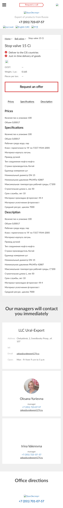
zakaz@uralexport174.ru (28, 354)
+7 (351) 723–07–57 (31, 455)
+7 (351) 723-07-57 (31, 22)
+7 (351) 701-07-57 (31, 501)
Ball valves (19, 39)
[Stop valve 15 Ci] (7, 61)
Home (8, 39)
